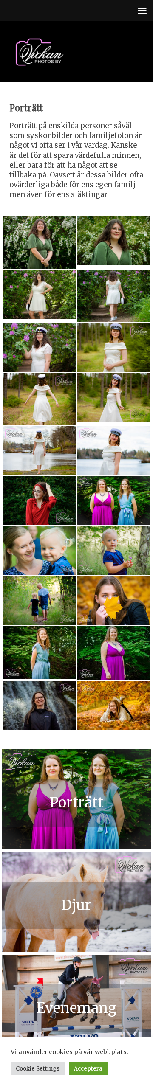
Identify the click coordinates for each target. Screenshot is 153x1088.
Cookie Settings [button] (38, 1068)
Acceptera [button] (88, 1068)
